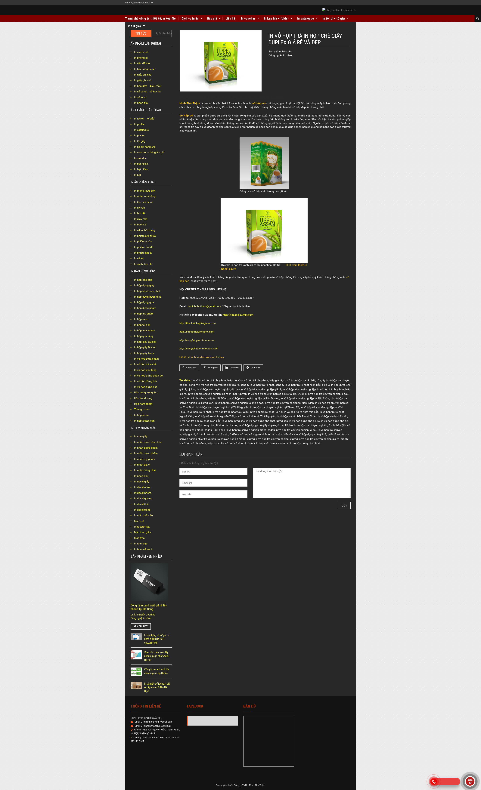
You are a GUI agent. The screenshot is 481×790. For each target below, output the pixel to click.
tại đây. (220, 356)
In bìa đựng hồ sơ (144, 68)
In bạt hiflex (141, 163)
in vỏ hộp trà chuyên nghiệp (299, 389)
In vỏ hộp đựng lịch (145, 381)
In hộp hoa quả (143, 279)
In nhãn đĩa (141, 102)
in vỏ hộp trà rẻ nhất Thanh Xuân (296, 416)
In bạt (137, 174)
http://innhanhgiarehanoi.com (196, 331)
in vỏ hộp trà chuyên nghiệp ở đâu (328, 393)
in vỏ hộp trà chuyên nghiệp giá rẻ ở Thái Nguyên (217, 393)
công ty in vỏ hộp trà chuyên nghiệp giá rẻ (214, 384)
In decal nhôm (142, 492)
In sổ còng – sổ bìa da (147, 91)
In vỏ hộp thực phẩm (146, 358)
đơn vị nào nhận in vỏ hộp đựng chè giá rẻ (295, 443)
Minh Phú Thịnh (189, 103)
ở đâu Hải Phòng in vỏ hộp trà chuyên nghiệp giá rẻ (235, 429)
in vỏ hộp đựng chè (233, 420)
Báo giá (212, 18)
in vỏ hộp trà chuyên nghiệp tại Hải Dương (254, 398)
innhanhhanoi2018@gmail (157, 726)
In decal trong (142, 509)
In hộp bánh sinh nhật (147, 291)
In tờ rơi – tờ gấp (334, 18)
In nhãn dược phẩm (146, 447)
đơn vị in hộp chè (258, 443)
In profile (139, 124)
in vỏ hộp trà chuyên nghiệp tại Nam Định (289, 402)
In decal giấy (141, 481)
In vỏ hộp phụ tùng (145, 369)
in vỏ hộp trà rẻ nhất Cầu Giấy (230, 411)
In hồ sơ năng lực (144, 146)
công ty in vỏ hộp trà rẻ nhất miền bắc (298, 384)
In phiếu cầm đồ (143, 247)
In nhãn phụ (141, 475)
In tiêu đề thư (142, 63)
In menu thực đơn (144, 190)
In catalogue (305, 18)
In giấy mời (140, 218)
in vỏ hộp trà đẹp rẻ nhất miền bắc (199, 420)
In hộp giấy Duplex (145, 341)
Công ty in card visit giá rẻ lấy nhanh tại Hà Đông (149, 607)
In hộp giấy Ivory (144, 353)
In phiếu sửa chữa (145, 235)
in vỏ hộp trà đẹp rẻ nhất (332, 416)
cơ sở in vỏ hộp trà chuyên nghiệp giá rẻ (258, 380)
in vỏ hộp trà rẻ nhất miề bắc (301, 411)
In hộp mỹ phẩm (144, 313)
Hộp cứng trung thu (145, 392)
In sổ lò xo (140, 97)
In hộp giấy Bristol (144, 347)
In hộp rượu (141, 319)
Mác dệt (139, 520)
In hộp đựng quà (144, 302)
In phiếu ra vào (143, 241)
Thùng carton (142, 409)
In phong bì (141, 57)
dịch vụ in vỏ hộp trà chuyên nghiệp (209, 389)
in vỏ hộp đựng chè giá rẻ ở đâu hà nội (214, 425)
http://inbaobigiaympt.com (238, 314)
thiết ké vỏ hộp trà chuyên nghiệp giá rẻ (222, 438)
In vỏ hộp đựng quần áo (148, 375)
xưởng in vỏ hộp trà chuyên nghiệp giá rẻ (314, 438)
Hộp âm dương (143, 398)
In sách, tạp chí (143, 263)
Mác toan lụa (142, 526)
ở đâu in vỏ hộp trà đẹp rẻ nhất (248, 434)
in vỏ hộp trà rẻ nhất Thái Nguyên (255, 416)
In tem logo (140, 543)
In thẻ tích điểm (143, 201)
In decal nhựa (142, 487)
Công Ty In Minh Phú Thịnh (208, 720)
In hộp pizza (141, 415)
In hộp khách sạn (144, 420)
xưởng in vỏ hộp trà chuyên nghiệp (268, 438)
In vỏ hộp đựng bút (145, 386)
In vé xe (139, 258)
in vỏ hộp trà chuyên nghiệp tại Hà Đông (203, 398)
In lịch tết (139, 213)
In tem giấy (140, 436)
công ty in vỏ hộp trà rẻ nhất (257, 384)
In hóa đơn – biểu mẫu (147, 85)
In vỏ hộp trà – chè (145, 364)
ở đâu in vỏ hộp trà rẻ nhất (212, 434)
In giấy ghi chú (142, 74)
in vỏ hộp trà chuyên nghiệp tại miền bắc (239, 402)
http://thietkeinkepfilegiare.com (197, 323)
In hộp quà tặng (143, 336)
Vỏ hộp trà (186, 115)
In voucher (248, 18)
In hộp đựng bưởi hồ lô (147, 296)
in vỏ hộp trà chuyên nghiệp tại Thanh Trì (274, 407)
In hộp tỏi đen (142, 324)
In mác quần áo (143, 515)
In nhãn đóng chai (145, 470)
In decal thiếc (142, 504)
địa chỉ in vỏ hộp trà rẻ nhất (230, 443)
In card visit (141, 52)
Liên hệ (230, 18)
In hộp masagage (144, 330)
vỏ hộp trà (259, 103)
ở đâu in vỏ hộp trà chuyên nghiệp (288, 429)
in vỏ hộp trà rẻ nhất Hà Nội (266, 411)
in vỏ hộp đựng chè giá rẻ (304, 420)
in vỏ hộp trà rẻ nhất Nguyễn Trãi (214, 416)
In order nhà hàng (145, 196)
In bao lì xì (140, 224)
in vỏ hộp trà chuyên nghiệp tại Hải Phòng (305, 398)
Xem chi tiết (141, 626)
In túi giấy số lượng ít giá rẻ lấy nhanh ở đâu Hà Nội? (157, 687)
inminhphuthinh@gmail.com (204, 306)
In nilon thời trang (144, 230)
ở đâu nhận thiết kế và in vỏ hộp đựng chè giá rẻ (297, 434)
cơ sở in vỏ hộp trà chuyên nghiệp (212, 380)
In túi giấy (134, 26)
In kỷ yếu (139, 207)
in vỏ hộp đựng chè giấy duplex (257, 425)
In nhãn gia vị (142, 464)
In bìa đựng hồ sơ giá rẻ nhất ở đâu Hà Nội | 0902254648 (156, 639)
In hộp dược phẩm (145, 307)
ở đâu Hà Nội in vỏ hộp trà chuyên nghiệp (302, 425)
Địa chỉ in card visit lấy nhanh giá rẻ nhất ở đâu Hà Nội (156, 656)
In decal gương (143, 498)
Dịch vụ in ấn (190, 18)
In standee (140, 158)
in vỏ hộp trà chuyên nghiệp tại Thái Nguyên (222, 407)
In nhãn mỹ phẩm (144, 458)
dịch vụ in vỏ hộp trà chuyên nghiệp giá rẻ (256, 389)
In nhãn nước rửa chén (148, 442)
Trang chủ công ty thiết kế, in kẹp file (150, 18)
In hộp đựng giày (144, 285)
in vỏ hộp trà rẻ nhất (199, 411)
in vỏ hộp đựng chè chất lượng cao (267, 420)
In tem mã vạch (143, 549)
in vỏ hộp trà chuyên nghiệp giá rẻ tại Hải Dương (277, 393)
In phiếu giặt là (143, 252)
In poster (139, 135)
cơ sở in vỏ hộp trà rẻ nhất (299, 380)
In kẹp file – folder (276, 18)
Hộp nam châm (143, 403)
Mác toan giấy (142, 532)
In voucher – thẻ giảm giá (149, 152)
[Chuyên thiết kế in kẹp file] (339, 10)
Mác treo (139, 537)
